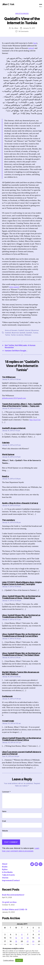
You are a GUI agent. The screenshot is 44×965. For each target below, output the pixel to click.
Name (4, 811)
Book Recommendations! (13, 895)
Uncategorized (22, 13)
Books (4, 867)
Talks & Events (8, 875)
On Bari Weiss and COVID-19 (14, 909)
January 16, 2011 (29, 28)
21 (27, 941)
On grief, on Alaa (9, 902)
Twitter (7, 335)
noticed (31, 48)
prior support (14, 287)
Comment (6, 792)
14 (27, 938)
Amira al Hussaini (11, 330)
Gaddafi (21, 330)
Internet (28, 330)
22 (33, 941)
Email (4, 821)
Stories (5, 878)
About (4, 864)
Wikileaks (27, 335)
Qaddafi (29, 333)
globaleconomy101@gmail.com (14, 398)
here (35, 43)
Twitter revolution (17, 335)
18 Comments (23, 31)
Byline (4, 869)
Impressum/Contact (11, 880)
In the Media (7, 872)
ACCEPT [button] (19, 960)
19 (16, 941)
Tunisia (35, 333)
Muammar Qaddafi (18, 333)
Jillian (16, 28)
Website (5, 831)
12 (16, 938)
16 (39, 938)
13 (22, 938)
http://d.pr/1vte (35, 420)
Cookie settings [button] (8, 960)
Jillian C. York (8, 4)
